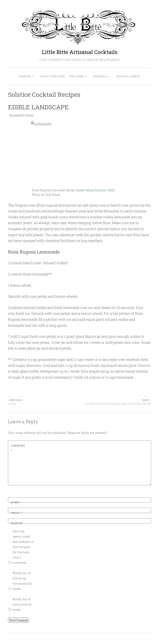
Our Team (76, 76)
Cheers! (15, 402)
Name (16, 502)
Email (16, 512)
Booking (25, 76)
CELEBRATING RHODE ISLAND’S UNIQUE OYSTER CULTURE (117, 402)
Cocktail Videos (128, 76)
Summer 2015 (95, 190)
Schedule (100, 76)
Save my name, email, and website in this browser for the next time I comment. (23, 546)
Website (17, 523)
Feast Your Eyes (52, 76)
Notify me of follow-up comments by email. (22, 581)
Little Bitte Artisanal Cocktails (79, 52)
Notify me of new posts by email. (22, 604)
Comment (18, 448)
